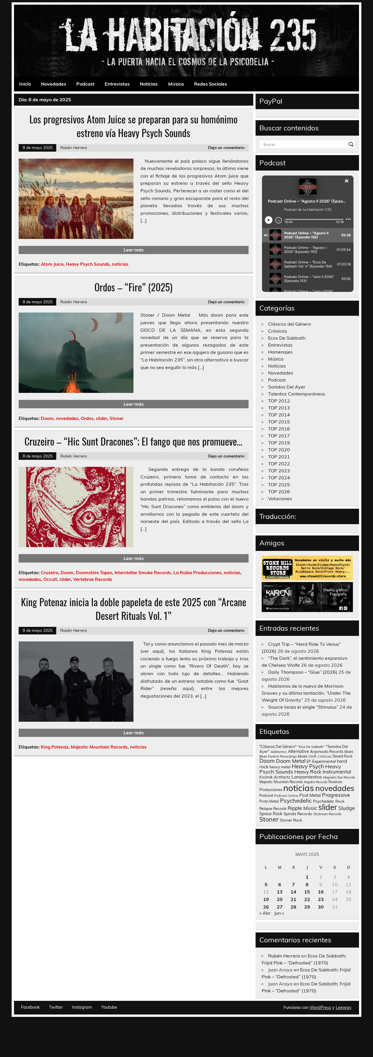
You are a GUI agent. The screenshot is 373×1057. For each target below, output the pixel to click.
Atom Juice (52, 264)
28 (293, 907)
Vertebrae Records (92, 579)
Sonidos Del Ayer (286, 387)
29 (307, 907)
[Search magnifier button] (351, 144)
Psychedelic (296, 800)
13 (280, 892)
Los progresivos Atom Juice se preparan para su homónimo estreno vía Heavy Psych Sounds (133, 126)
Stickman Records (327, 814)
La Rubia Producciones (197, 572)
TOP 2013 (279, 408)
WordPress (320, 1007)
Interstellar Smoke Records (143, 572)
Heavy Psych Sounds (88, 264)
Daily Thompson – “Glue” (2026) (302, 672)
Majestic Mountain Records (99, 747)
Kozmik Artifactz (274, 776)
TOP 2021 (279, 457)
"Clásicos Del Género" (277, 746)
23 (321, 899)
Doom (47, 418)
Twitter (56, 1007)
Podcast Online (286, 796)
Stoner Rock (291, 819)
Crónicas (277, 331)
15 (307, 892)
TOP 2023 (279, 470)
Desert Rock (342, 756)
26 (266, 907)
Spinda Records (298, 813)
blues (348, 751)
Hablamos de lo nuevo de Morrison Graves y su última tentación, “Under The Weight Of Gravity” (306, 693)
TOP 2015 (279, 422)
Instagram (82, 1007)
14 (293, 892)
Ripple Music (302, 808)
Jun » (279, 913)
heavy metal (280, 767)
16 (321, 892)
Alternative (298, 751)
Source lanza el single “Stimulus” (303, 707)
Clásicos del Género (289, 324)
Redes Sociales (210, 84)
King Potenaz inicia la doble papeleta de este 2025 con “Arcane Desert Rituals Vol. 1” (133, 609)
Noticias (149, 84)
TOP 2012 (279, 401)
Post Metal (310, 795)
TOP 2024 (279, 477)
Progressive (336, 795)
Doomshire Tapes (94, 572)
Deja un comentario (226, 147)
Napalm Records (315, 782)
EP (309, 761)
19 (266, 899)
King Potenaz (54, 747)
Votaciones (280, 498)
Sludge (346, 808)
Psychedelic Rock (328, 801)
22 (307, 899)
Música (176, 84)
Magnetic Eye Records (339, 777)
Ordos (87, 418)
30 (321, 907)
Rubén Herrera (73, 147)
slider (101, 418)
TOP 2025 (279, 484)
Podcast (85, 84)
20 (280, 899)
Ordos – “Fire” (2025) (133, 287)
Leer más (134, 250)
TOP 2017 (279, 436)
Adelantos (279, 752)
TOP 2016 (279, 429)
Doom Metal (290, 761)
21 (293, 899)
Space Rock (270, 813)
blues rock (307, 755)
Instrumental (337, 772)
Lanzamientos (306, 777)
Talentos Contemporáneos (296, 394)
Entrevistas (117, 84)
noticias (120, 264)
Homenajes (280, 352)
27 (280, 907)
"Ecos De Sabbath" (311, 747)
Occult (50, 579)
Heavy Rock (307, 772)
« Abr (265, 913)
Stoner (117, 418)
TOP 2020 (279, 450)
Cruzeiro (49, 572)
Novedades (53, 84)
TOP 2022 (279, 464)
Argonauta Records (326, 751)
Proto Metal (269, 801)
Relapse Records (272, 808)
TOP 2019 (279, 443)
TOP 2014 (279, 415)
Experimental (324, 761)
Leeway (343, 1007)
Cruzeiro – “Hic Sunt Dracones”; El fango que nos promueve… (133, 441)
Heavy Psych (308, 766)
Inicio (25, 84)
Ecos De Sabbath (286, 338)
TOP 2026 (279, 491)
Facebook (30, 1007)
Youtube (109, 1007)
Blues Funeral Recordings (278, 756)
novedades (67, 418)
